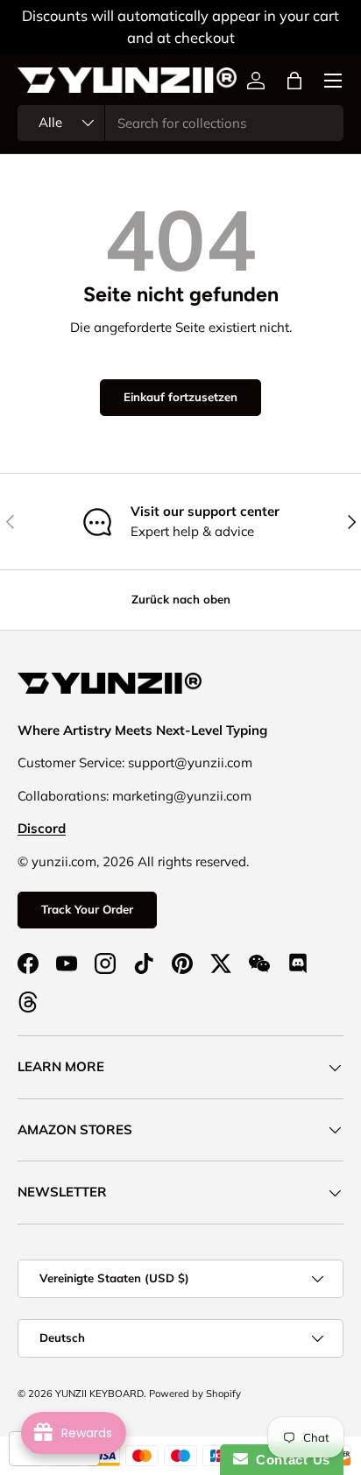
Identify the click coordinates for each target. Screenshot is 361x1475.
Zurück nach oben (180, 599)
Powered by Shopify (195, 1393)
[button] (294, 80)
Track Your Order (87, 909)
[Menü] (333, 80)
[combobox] (180, 123)
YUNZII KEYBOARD (99, 1393)
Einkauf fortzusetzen (180, 397)
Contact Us (289, 1459)
